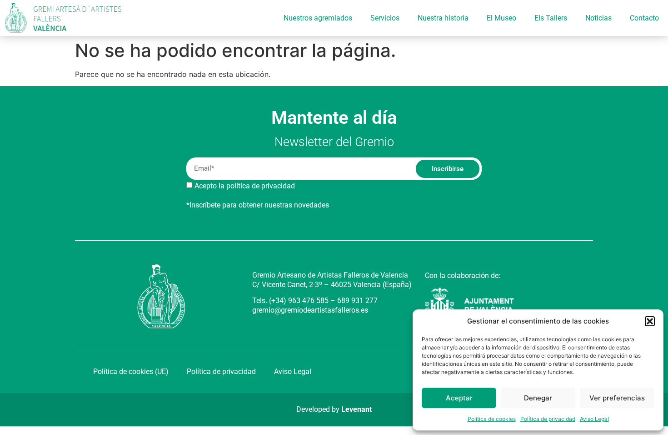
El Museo (501, 18)
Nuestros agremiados (318, 18)
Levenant (356, 409)
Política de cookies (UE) (131, 371)
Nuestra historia (443, 18)
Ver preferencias (617, 398)
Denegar (538, 398)
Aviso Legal (594, 418)
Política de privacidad (547, 418)
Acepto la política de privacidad (244, 186)
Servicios (384, 18)
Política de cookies (492, 418)
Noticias (598, 18)
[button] (649, 321)
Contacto (644, 18)
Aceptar (459, 398)
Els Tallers (550, 18)
